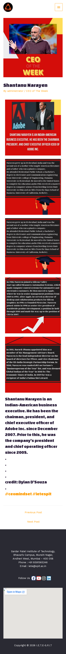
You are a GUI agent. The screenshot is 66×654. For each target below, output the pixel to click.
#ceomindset (18, 494)
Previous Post (33, 512)
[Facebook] (33, 578)
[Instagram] (44, 578)
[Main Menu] (59, 7)
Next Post (33, 521)
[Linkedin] (49, 578)
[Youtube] (39, 578)
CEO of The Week (37, 90)
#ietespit (41, 494)
